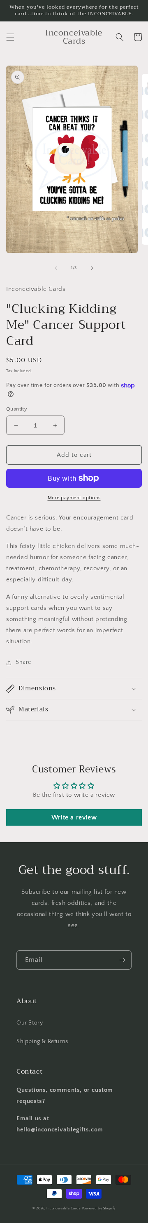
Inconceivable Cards (63, 1208)
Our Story (29, 1023)
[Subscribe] (122, 960)
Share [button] (23, 662)
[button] (10, 37)
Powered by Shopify (99, 1208)
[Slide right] (92, 268)
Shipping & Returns (42, 1041)
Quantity (16, 409)
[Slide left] (56, 268)
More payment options (74, 498)
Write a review (74, 817)
